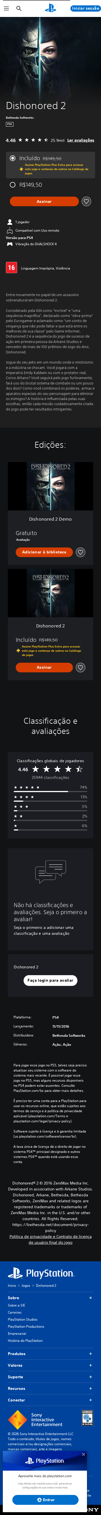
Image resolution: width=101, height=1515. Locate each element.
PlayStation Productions (26, 1326)
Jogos (26, 1285)
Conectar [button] (16, 1400)
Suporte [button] (15, 1376)
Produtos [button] (17, 1353)
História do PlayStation (25, 1340)
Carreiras (15, 1312)
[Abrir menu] (6, 8)
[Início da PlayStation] (50, 8)
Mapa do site (86, 1493)
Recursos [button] (16, 1388)
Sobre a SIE (16, 1305)
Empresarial (17, 1333)
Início (12, 1285)
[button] (50, 980)
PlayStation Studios (23, 1319)
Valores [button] (15, 1365)
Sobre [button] (13, 1297)
